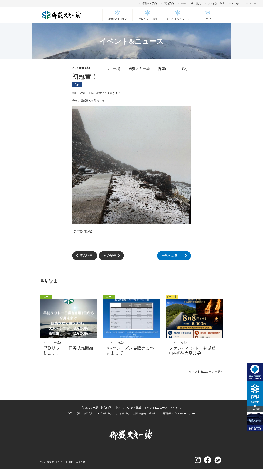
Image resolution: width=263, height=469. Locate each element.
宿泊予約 (169, 3)
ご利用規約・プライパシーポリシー (177, 413)
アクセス (208, 19)
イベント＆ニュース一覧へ (206, 371)
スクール (254, 3)
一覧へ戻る (176, 255)
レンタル (237, 3)
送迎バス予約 (149, 3)
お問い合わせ (139, 413)
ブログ (77, 84)
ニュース (46, 296)
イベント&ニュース (178, 19)
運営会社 (153, 413)
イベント (171, 296)
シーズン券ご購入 (191, 3)
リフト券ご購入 (216, 3)
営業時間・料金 (117, 19)
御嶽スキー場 (90, 407)
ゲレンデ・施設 (147, 19)
